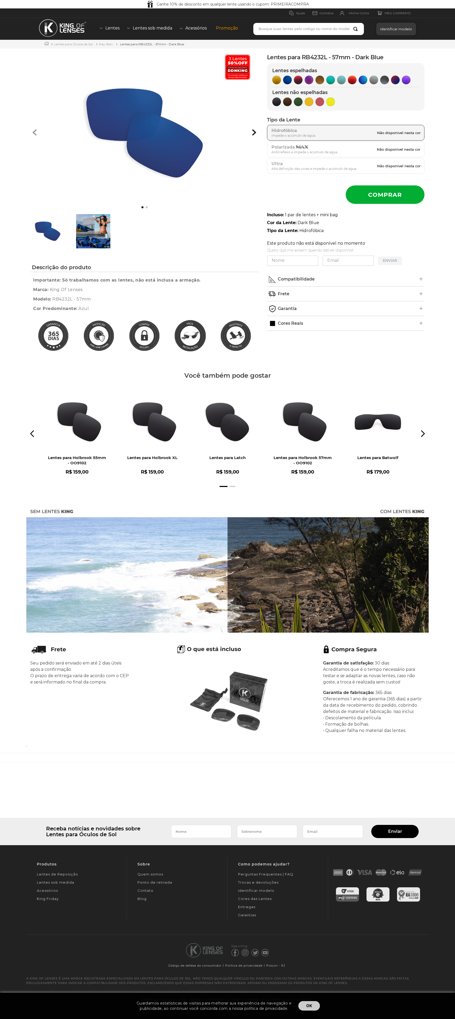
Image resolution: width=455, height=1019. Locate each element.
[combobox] (308, 29)
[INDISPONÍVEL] (385, 194)
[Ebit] (377, 900)
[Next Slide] (423, 433)
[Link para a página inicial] (46, 44)
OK (309, 1005)
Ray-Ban (106, 44)
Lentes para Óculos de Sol (73, 44)
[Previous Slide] (32, 433)
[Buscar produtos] (356, 29)
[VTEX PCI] (347, 900)
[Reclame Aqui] (408, 900)
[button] (395, 28)
